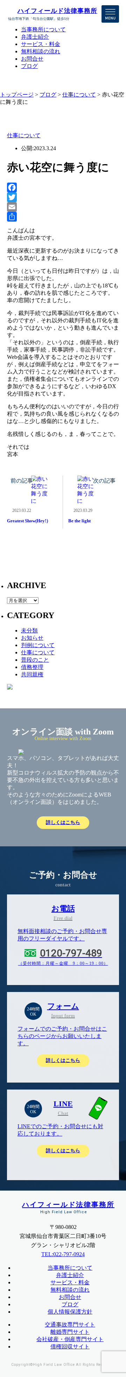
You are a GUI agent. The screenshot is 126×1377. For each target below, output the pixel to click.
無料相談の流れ (40, 51)
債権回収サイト (70, 1346)
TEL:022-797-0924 (63, 1254)
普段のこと (35, 660)
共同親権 (32, 674)
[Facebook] (63, 187)
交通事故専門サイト (70, 1325)
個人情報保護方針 (70, 1312)
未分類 (29, 630)
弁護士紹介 (35, 37)
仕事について (79, 95)
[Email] (63, 207)
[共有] (63, 217)
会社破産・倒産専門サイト (70, 1339)
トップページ (17, 95)
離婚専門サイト (70, 1332)
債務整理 (32, 667)
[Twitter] (63, 197)
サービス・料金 (40, 44)
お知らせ (32, 638)
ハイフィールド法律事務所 (57, 10)
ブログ (29, 66)
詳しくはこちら (63, 822)
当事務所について (43, 29)
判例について (38, 645)
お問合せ (32, 59)
